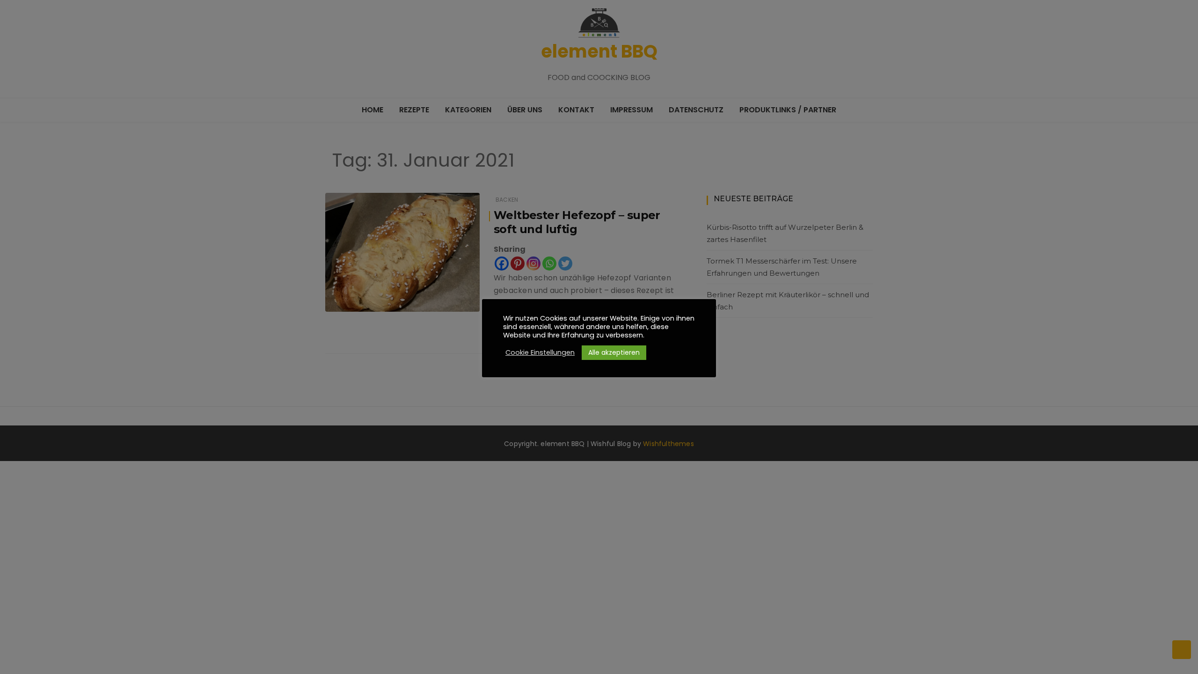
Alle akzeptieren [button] (614, 352)
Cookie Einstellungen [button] (540, 352)
